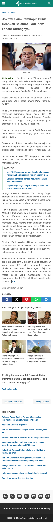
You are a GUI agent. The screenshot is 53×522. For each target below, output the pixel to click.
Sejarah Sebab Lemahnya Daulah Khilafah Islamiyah (24, 473)
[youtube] (19, 496)
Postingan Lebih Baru (13, 402)
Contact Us (17, 508)
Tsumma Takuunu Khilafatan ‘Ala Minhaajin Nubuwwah (25, 437)
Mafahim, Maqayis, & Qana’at (14, 425)
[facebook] (7, 299)
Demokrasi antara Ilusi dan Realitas (17, 478)
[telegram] (46, 299)
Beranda (6, 508)
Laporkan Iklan (30, 508)
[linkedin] (33, 496)
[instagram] (26, 496)
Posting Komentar (9, 38)
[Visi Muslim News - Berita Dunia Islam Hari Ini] (26, 3)
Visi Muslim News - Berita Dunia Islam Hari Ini (30, 518)
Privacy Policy (44, 508)
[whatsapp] (36, 299)
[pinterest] (26, 299)
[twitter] (17, 299)
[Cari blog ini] (49, 3)
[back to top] (47, 516)
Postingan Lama (42, 402)
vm (13, 281)
